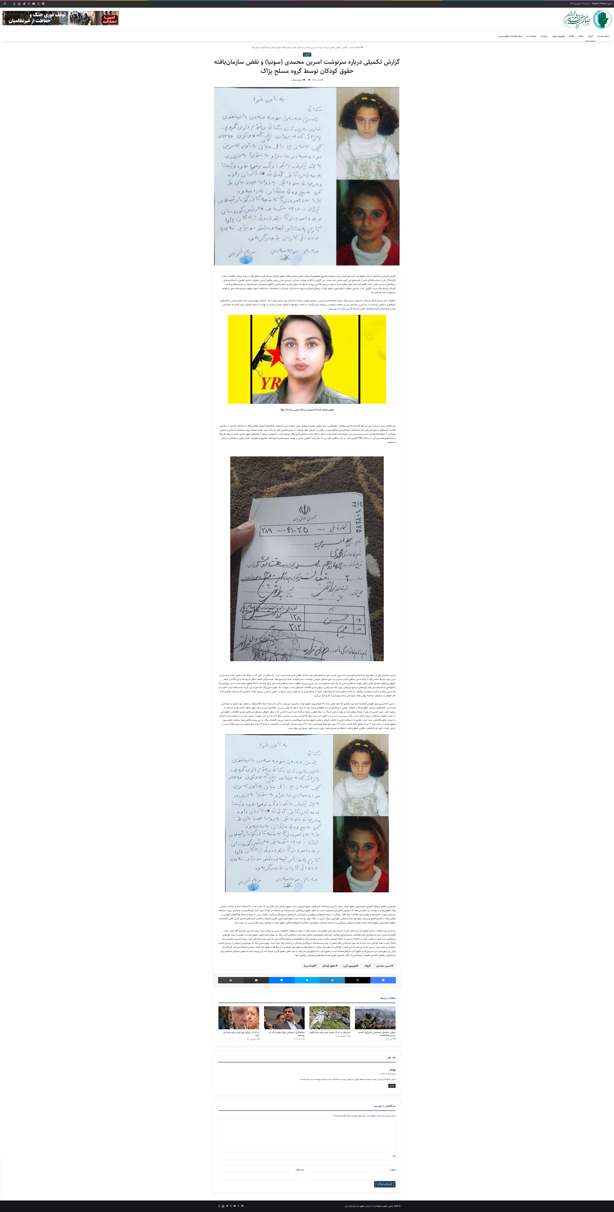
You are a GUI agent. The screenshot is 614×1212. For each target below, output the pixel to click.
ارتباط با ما (531, 36)
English (595, 3)
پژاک (366, 966)
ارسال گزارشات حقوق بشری (510, 36)
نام (394, 1156)
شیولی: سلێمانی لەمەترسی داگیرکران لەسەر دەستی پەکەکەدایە (377, 1034)
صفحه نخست (603, 36)
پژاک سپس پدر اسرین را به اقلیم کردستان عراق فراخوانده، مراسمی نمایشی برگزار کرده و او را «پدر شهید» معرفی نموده (297, 716)
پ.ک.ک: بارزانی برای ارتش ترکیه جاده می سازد (241, 1034)
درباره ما (544, 36)
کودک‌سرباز (309, 966)
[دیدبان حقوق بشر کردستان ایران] (588, 19)
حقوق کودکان (329, 966)
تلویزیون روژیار (558, 36)
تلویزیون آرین (350, 966)
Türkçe (603, 3)
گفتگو (571, 36)
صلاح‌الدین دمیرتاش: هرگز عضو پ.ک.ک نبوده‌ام (287, 1034)
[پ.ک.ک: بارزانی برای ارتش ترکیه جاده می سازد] (238, 1017)
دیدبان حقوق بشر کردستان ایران (357, 1206)
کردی (610, 3)
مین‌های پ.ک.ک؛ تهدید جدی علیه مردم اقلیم (330, 1032)
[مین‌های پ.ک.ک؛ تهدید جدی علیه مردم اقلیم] (329, 1017)
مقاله (581, 36)
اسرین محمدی (320, 276)
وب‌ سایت (299, 1169)
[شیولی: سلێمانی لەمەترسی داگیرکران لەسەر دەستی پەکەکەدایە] (375, 1017)
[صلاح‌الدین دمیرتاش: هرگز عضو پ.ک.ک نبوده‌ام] (284, 1017)
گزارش (590, 36)
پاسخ (392, 1085)
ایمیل (393, 1169)
